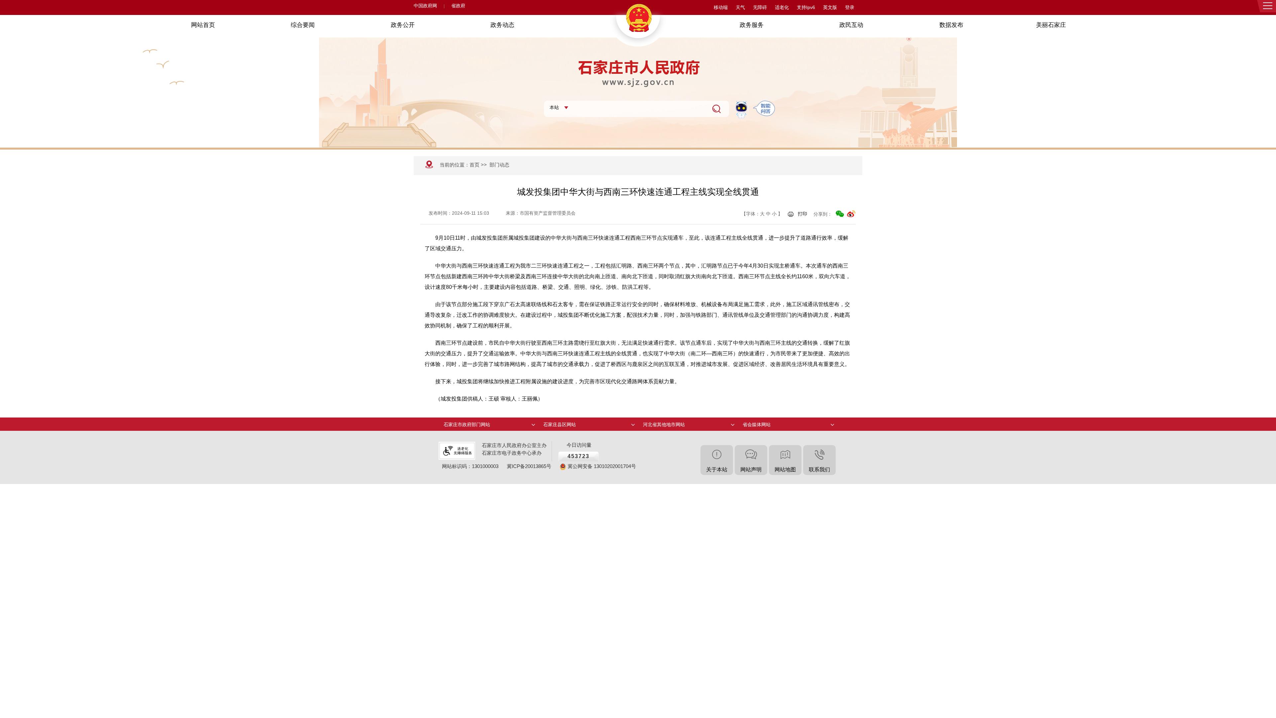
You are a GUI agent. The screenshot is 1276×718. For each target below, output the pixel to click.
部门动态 (499, 165)
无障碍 (760, 7)
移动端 (721, 7)
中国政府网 (425, 5)
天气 (740, 7)
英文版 (830, 7)
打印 (802, 213)
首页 (474, 165)
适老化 (782, 7)
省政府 (458, 5)
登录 (849, 7)
